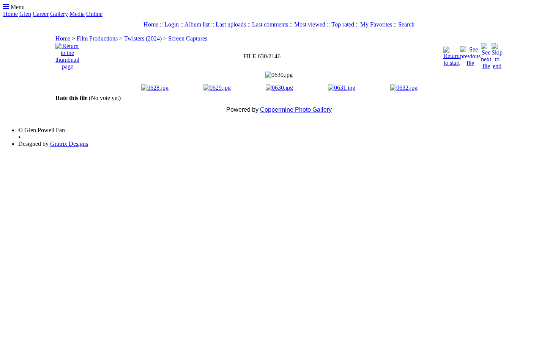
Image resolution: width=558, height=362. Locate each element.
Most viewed (309, 24)
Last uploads (231, 24)
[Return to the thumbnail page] (67, 54)
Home (10, 14)
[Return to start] (451, 54)
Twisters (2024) (143, 38)
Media (77, 14)
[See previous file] (470, 54)
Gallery (59, 14)
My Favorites (376, 24)
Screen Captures (187, 38)
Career (41, 14)
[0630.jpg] (279, 75)
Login (171, 24)
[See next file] (486, 54)
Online (94, 14)
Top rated (342, 24)
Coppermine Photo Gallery (296, 109)
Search (406, 24)
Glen (25, 14)
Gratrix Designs (69, 143)
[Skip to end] (497, 54)
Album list (197, 24)
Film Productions (97, 38)
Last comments (270, 24)
